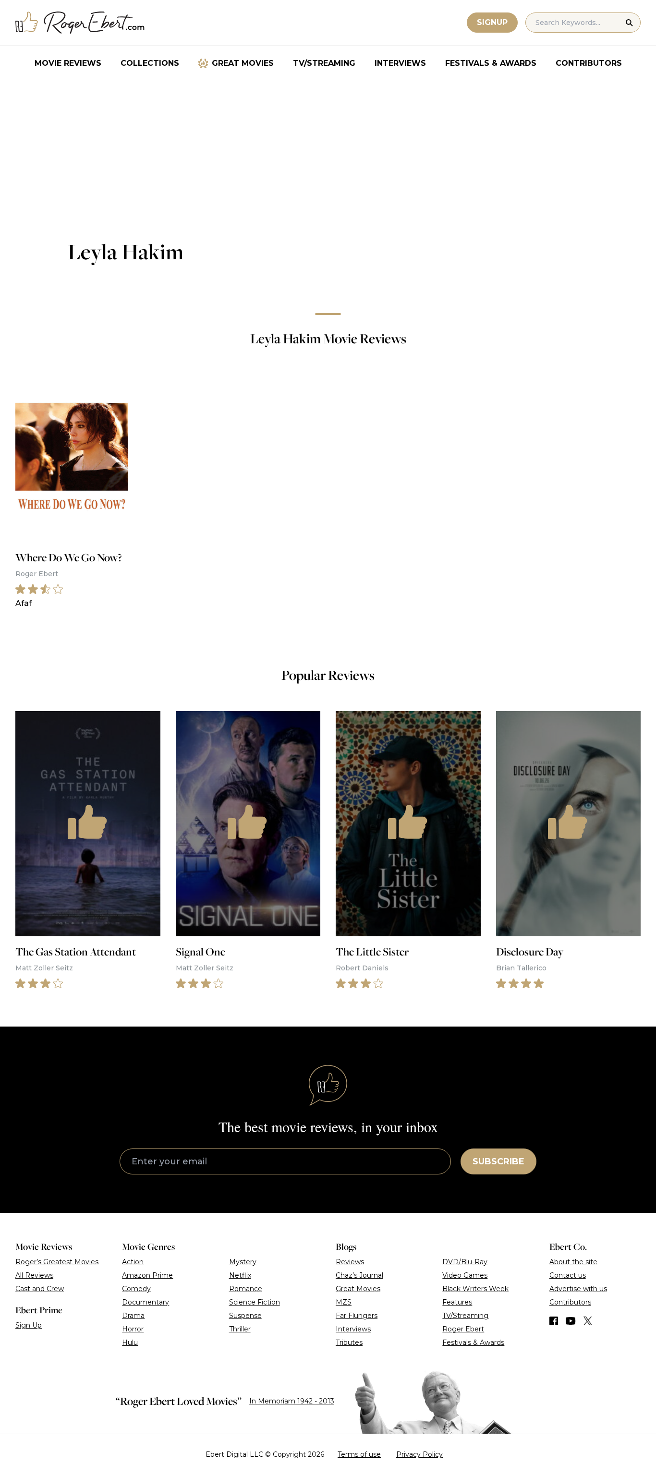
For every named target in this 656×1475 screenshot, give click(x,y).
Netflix (240, 1275)
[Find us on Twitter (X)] (587, 1321)
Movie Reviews (68, 63)
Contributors (589, 63)
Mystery (242, 1261)
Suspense (245, 1315)
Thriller (240, 1329)
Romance (245, 1288)
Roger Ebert (463, 1329)
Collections (150, 63)
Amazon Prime (147, 1275)
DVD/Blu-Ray (464, 1261)
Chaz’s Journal (359, 1275)
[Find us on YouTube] (571, 1321)
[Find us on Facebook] (553, 1321)
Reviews (350, 1261)
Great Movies (243, 63)
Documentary (145, 1302)
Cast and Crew (39, 1288)
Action (133, 1261)
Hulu (130, 1342)
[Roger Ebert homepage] (80, 23)
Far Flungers (356, 1315)
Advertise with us (578, 1288)
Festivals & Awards (490, 63)
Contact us (567, 1275)
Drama (133, 1315)
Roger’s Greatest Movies (56, 1261)
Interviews (400, 63)
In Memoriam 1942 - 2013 (291, 1401)
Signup (492, 22)
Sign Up (28, 1325)
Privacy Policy (419, 1454)
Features (457, 1302)
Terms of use (359, 1454)
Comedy (136, 1288)
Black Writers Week (475, 1288)
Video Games (464, 1275)
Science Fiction (254, 1302)
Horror (133, 1329)
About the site (573, 1261)
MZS (344, 1302)
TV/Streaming (324, 63)
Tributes (349, 1342)
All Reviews (34, 1275)
